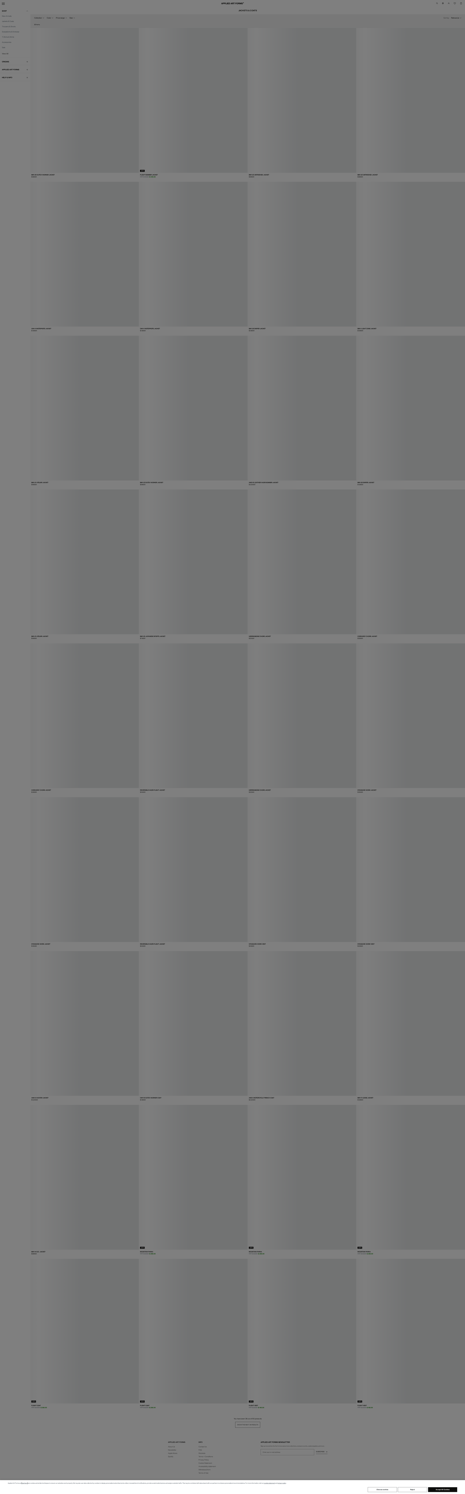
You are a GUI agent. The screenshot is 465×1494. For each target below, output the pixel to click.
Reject (412, 1489)
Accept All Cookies (442, 1489)
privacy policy (282, 1483)
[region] (232, 1487)
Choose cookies (382, 1489)
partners (24, 1483)
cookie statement (269, 1483)
